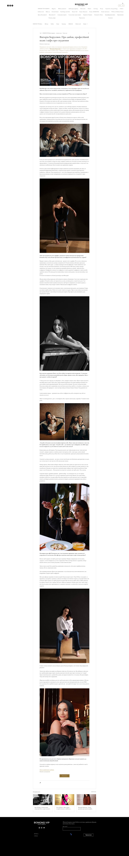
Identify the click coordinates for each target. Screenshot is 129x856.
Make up (46, 24)
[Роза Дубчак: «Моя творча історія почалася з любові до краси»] (64, 799)
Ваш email (65, 826)
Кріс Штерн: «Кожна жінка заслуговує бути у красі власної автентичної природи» (42, 808)
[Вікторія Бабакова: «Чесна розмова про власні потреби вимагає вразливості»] (86, 799)
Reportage (64, 24)
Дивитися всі (93, 791)
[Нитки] (12, 5)
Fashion (52, 24)
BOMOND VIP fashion (37, 24)
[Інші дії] (88, 33)
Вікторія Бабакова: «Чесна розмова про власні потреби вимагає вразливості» (85, 808)
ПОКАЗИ (71, 24)
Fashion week (78, 24)
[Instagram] (10, 5)
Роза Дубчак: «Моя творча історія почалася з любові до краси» (63, 808)
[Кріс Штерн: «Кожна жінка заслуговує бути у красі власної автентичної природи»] (42, 799)
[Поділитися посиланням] (40, 782)
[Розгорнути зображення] (52, 70)
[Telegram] (8, 5)
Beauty (58, 24)
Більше (84, 24)
